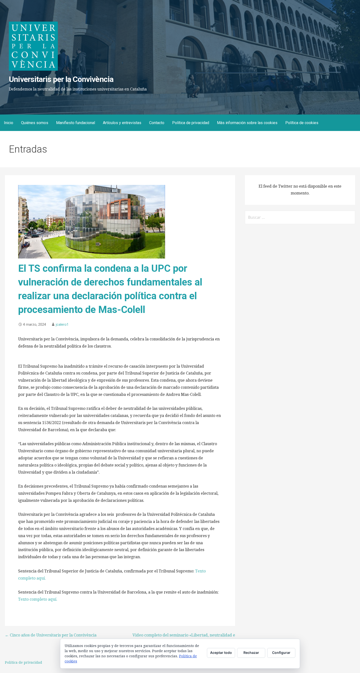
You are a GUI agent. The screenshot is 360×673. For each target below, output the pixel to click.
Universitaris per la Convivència (61, 79)
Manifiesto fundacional (75, 122)
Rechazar (251, 652)
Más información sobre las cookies (247, 122)
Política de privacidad (190, 122)
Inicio (8, 122)
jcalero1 (62, 325)
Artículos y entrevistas (122, 122)
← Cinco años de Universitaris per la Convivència (50, 635)
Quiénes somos (34, 122)
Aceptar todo (221, 652)
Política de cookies (301, 122)
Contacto (156, 122)
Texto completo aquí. (37, 599)
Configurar (281, 652)
